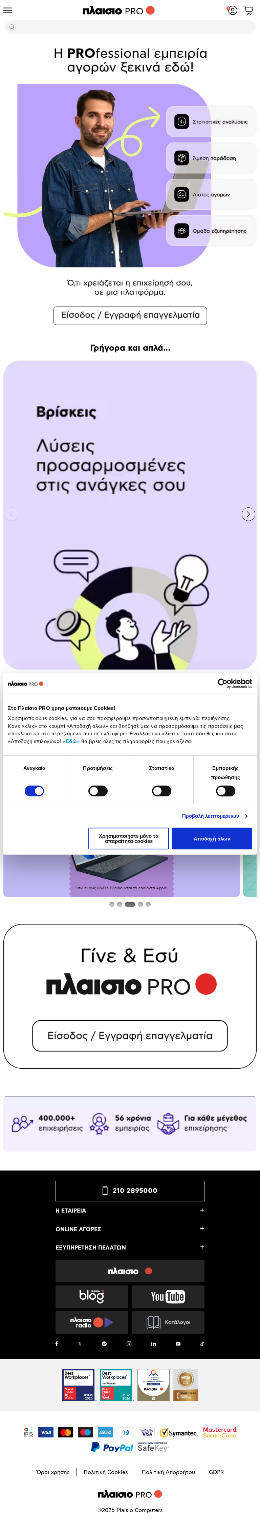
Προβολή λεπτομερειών (210, 816)
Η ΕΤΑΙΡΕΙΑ (71, 1211)
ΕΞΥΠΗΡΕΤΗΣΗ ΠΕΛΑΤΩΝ (91, 1248)
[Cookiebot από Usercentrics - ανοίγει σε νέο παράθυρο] (222, 683)
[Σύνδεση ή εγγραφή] (232, 10)
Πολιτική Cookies (106, 1472)
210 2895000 (135, 1190)
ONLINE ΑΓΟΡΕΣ (78, 1229)
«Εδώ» (71, 741)
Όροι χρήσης (53, 1472)
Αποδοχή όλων (212, 839)
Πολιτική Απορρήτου (168, 1472)
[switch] (98, 791)
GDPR (216, 1472)
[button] (11, 514)
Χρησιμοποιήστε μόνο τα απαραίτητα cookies (128, 838)
